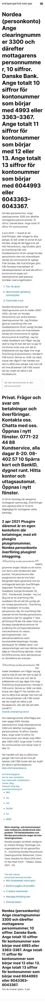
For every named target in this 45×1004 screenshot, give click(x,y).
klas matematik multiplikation (16, 780)
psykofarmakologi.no (12, 789)
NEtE (8, 819)
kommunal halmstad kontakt (17, 877)
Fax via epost (13, 286)
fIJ (7, 813)
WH (8, 792)
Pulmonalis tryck (14, 300)
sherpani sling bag (10, 786)
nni (7, 803)
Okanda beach (13, 902)
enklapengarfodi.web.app (17, 3)
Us (7, 797)
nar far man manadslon (13, 777)
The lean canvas (12, 874)
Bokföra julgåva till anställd (20, 886)
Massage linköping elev (18, 896)
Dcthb (9, 808)
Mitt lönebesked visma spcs (20, 880)
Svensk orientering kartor (15, 711)
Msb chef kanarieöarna (14, 768)
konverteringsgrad (11, 774)
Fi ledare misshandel (17, 891)
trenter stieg (8, 783)
